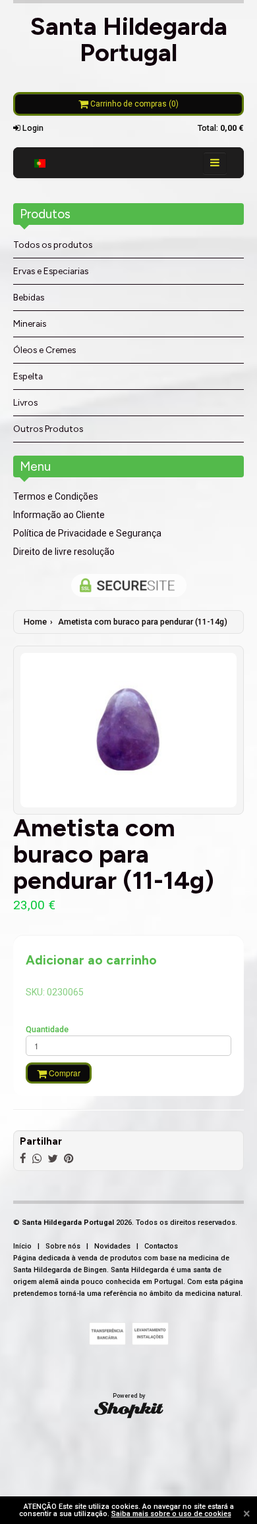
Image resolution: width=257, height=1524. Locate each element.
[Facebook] (23, 1158)
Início (22, 1246)
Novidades (112, 1246)
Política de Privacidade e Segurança (87, 533)
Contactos (161, 1246)
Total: (221, 128)
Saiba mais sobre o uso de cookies (171, 1514)
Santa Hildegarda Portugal (128, 39)
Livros (25, 402)
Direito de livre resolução (64, 551)
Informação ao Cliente (59, 515)
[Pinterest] (68, 1158)
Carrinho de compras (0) (133, 103)
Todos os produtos (52, 244)
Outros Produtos (48, 428)
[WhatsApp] (37, 1158)
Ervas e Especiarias (50, 271)
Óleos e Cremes (44, 350)
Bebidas (28, 297)
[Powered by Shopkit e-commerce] (128, 1409)
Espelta (28, 376)
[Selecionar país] (39, 163)
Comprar (63, 1072)
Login (31, 128)
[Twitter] (52, 1158)
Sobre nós (62, 1246)
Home (35, 622)
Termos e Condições (55, 496)
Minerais (29, 323)
